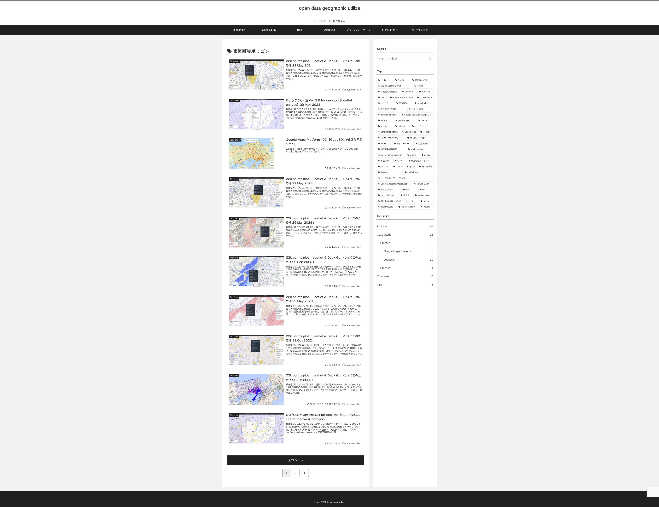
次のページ (295, 460)
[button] (430, 59)
